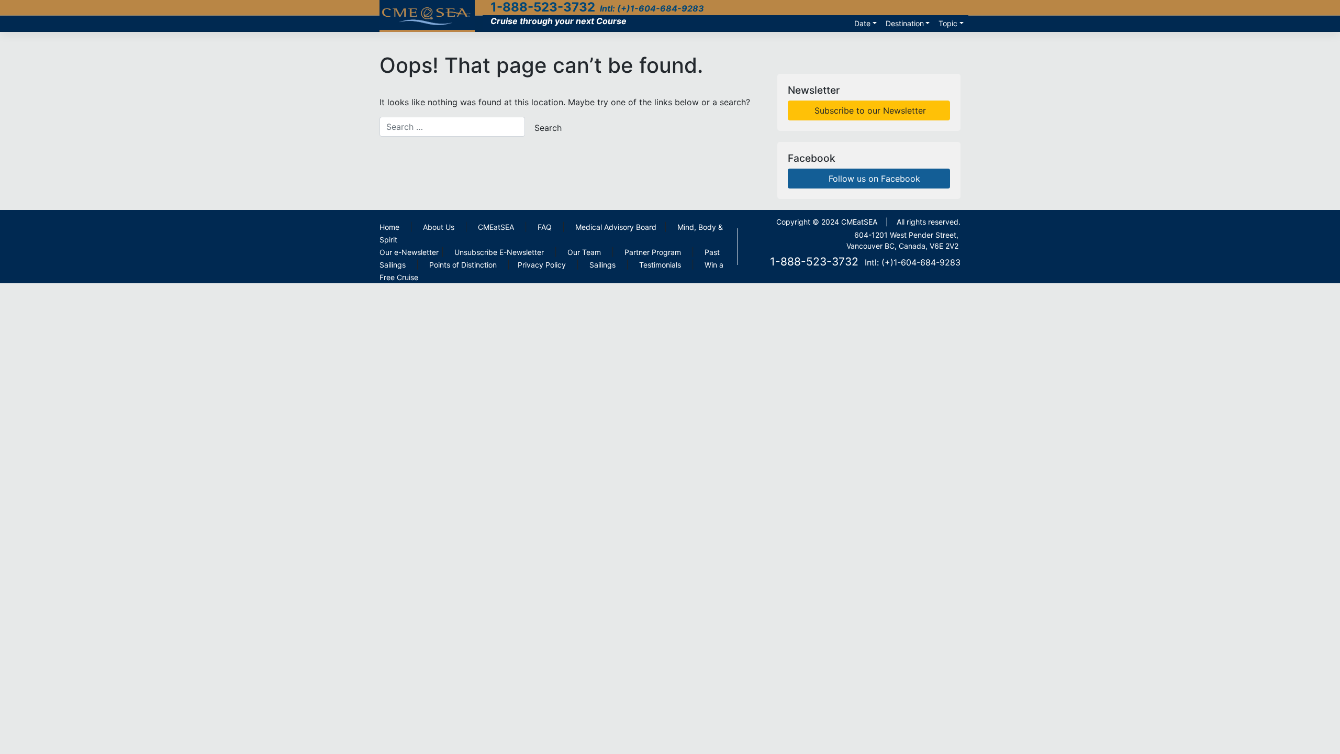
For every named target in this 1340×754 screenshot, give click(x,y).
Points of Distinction (463, 264)
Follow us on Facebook (873, 178)
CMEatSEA (496, 227)
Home (389, 227)
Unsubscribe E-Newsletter (499, 252)
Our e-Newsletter (409, 252)
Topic (948, 23)
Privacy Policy (542, 264)
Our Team (584, 252)
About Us (438, 227)
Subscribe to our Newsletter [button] (869, 110)
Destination (905, 23)
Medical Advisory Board (615, 227)
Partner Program (652, 252)
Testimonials (660, 264)
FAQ (545, 227)
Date (862, 23)
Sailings (602, 264)
